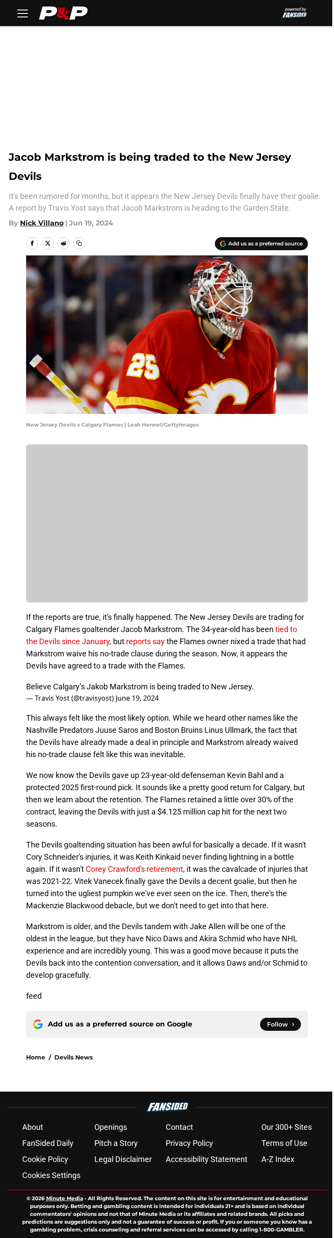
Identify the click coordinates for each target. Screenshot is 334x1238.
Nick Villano (41, 223)
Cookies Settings (51, 1175)
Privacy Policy (189, 1143)
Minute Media (64, 1198)
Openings (110, 1127)
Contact (179, 1127)
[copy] (79, 243)
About (32, 1127)
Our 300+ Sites (286, 1127)
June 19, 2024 (137, 698)
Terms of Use (284, 1143)
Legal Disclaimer (123, 1159)
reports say (145, 641)
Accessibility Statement (206, 1159)
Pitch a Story (116, 1143)
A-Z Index (277, 1159)
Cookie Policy (45, 1159)
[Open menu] (22, 13)
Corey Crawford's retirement (134, 869)
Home (35, 1057)
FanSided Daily (47, 1143)
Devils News (73, 1057)
